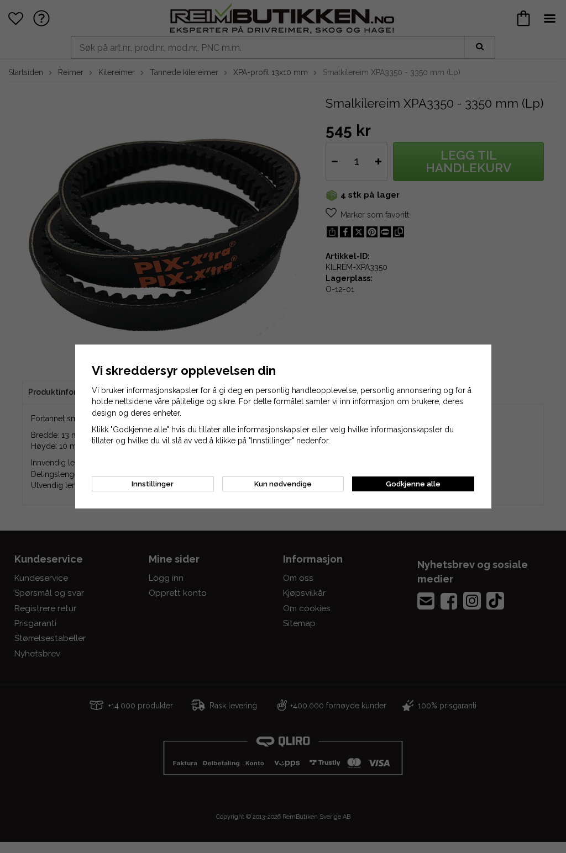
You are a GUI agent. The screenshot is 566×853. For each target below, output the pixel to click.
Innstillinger (153, 484)
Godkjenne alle (413, 484)
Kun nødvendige (283, 484)
